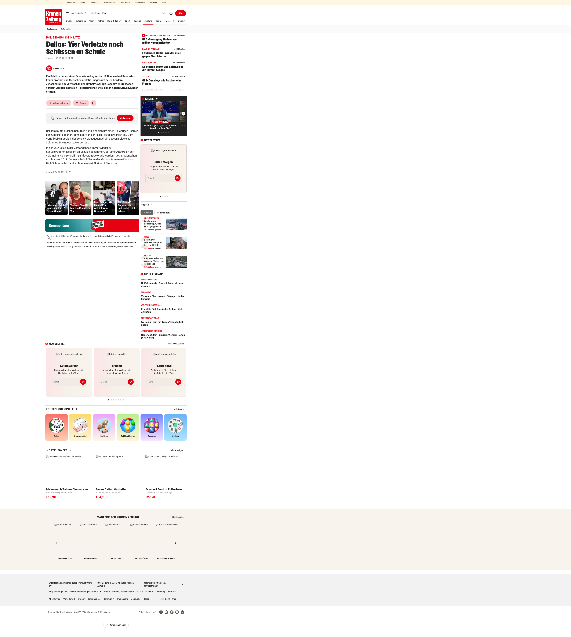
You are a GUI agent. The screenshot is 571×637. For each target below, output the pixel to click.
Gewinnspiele (109, 3)
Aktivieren (125, 118)
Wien (91, 21)
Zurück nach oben (116, 625)
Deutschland (52, 29)
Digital (159, 21)
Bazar (164, 3)
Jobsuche (153, 3)
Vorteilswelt (70, 3)
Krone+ (68, 21)
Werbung (160, 591)
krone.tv (181, 21)
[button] (173, 21)
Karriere (172, 591)
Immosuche (140, 3)
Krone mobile (125, 3)
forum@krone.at (118, 246)
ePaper (82, 3)
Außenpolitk (65, 29)
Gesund (137, 21)
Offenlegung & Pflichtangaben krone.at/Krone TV (70, 584)
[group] (56, 198)
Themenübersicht (128, 242)
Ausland (148, 21)
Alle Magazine (177, 517)
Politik (101, 21)
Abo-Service (54, 599)
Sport (127, 21)
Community (94, 3)
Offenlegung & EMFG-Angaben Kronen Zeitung (115, 584)
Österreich (81, 21)
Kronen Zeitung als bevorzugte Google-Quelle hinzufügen (93, 118)
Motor (168, 21)
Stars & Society (114, 21)
